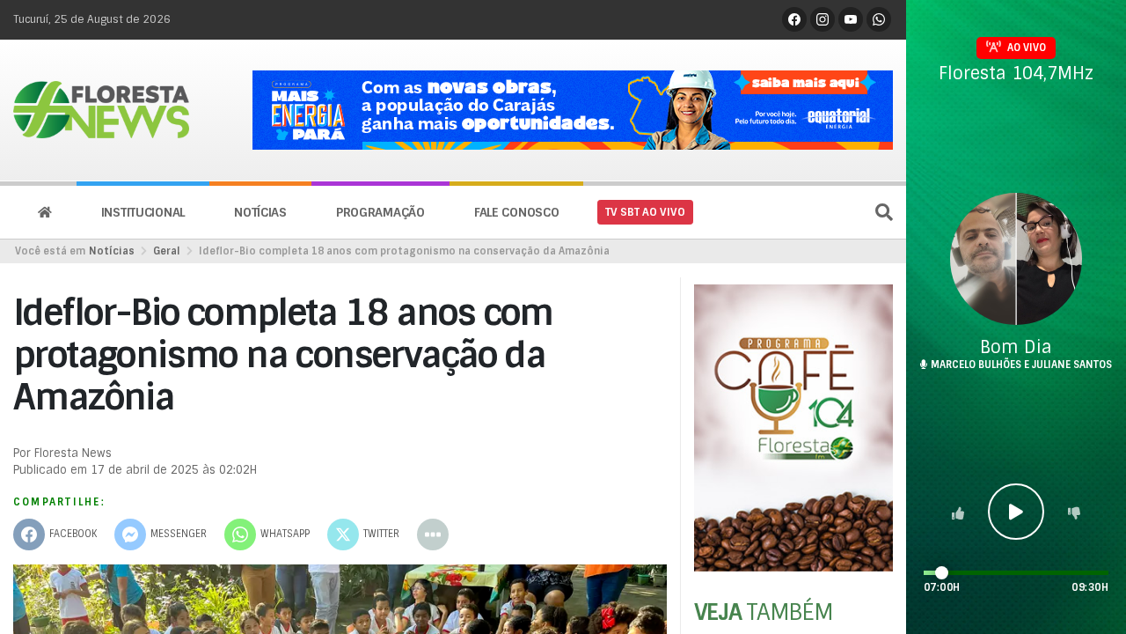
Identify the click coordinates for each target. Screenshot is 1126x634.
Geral (166, 251)
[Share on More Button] (433, 534)
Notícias (260, 212)
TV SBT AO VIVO (645, 212)
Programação (380, 212)
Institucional (143, 212)
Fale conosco (516, 212)
